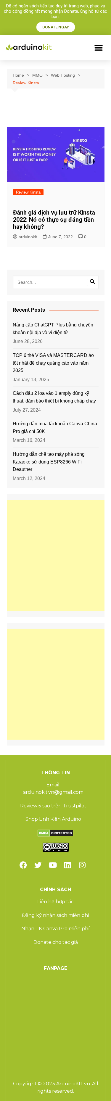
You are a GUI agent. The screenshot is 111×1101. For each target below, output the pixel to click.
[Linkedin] (67, 865)
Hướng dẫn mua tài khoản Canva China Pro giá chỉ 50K (55, 427)
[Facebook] (23, 865)
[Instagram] (82, 865)
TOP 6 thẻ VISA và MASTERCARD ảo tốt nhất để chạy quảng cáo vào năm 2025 (53, 363)
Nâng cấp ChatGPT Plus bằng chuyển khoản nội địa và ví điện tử (53, 328)
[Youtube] (52, 865)
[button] (98, 47)
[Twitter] (37, 865)
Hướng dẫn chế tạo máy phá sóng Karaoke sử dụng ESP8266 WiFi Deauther (49, 462)
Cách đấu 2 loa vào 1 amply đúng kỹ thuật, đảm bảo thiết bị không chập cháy (54, 397)
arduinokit (28, 236)
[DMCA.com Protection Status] (55, 832)
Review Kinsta (28, 192)
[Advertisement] (55, 555)
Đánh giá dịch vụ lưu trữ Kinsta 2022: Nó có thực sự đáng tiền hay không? (54, 219)
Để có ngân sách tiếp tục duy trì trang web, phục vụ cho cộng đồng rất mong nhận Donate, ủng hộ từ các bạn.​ (55, 11)
